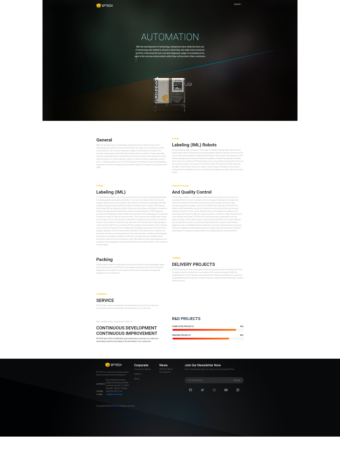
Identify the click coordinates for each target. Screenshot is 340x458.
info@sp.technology (114, 394)
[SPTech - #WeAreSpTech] (104, 5)
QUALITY (138, 374)
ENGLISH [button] (237, 4)
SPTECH (114, 406)
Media (136, 379)
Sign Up (236, 380)
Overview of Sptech (142, 369)
